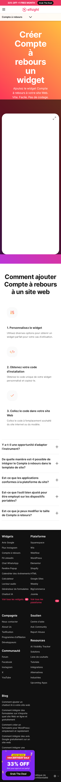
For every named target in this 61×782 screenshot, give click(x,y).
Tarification (7, 632)
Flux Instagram (9, 547)
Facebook (7, 662)
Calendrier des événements (16, 573)
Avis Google (8, 542)
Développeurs (9, 642)
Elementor (35, 563)
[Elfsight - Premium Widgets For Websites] (30, 10)
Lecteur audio (9, 583)
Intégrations (36, 667)
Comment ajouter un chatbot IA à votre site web (16, 703)
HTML (33, 573)
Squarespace (37, 542)
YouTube (6, 677)
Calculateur (7, 578)
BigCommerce (37, 589)
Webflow (35, 552)
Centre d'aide (37, 621)
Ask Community (38, 626)
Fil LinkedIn (7, 558)
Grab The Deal (18, 773)
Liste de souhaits (39, 656)
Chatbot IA (7, 594)
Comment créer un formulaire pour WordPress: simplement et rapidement (16, 727)
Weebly (34, 583)
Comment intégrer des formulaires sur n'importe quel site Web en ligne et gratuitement (14, 715)
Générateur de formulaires (15, 589)
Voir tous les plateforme (44, 601)
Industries (35, 677)
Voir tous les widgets (15, 599)
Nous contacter (10, 621)
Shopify (34, 568)
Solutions (35, 651)
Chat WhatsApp (10, 563)
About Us (7, 626)
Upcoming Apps (38, 682)
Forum (5, 656)
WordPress (36, 558)
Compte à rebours (12, 16)
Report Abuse (37, 632)
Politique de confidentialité (41, 776)
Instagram (7, 667)
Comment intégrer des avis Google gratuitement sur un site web (16, 739)
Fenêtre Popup (9, 568)
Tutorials (34, 662)
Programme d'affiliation (13, 637)
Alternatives (36, 672)
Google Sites (36, 578)
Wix (32, 547)
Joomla (34, 594)
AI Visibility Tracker (40, 646)
